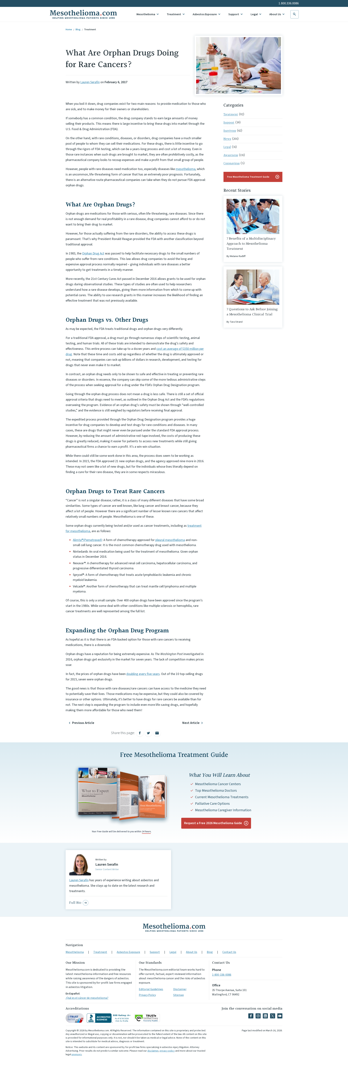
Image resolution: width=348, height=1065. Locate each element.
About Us (275, 14)
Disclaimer (180, 989)
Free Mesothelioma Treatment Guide (253, 176)
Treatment (174, 14)
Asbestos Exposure (205, 14)
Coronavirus (231, 163)
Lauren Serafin (90, 82)
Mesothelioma (145, 14)
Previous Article (83, 723)
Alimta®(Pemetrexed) (87, 540)
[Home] (174, 927)
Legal (254, 14)
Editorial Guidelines (151, 989)
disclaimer (152, 1051)
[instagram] (258, 1015)
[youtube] (279, 1015)
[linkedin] (265, 1015)
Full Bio (75, 903)
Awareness (230, 155)
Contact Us (229, 952)
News (227, 139)
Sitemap (178, 995)
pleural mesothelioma (170, 540)
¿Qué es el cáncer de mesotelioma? (87, 998)
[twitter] (272, 1015)
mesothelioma (185, 169)
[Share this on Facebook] (139, 733)
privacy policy (167, 1051)
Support (233, 14)
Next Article (191, 723)
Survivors (229, 130)
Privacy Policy (147, 995)
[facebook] (250, 1015)
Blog (78, 29)
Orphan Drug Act (93, 253)
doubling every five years (143, 674)
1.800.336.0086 (289, 3)
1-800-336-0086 (221, 975)
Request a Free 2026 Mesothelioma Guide (213, 823)
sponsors (76, 1054)
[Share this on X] (148, 733)
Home (69, 29)
